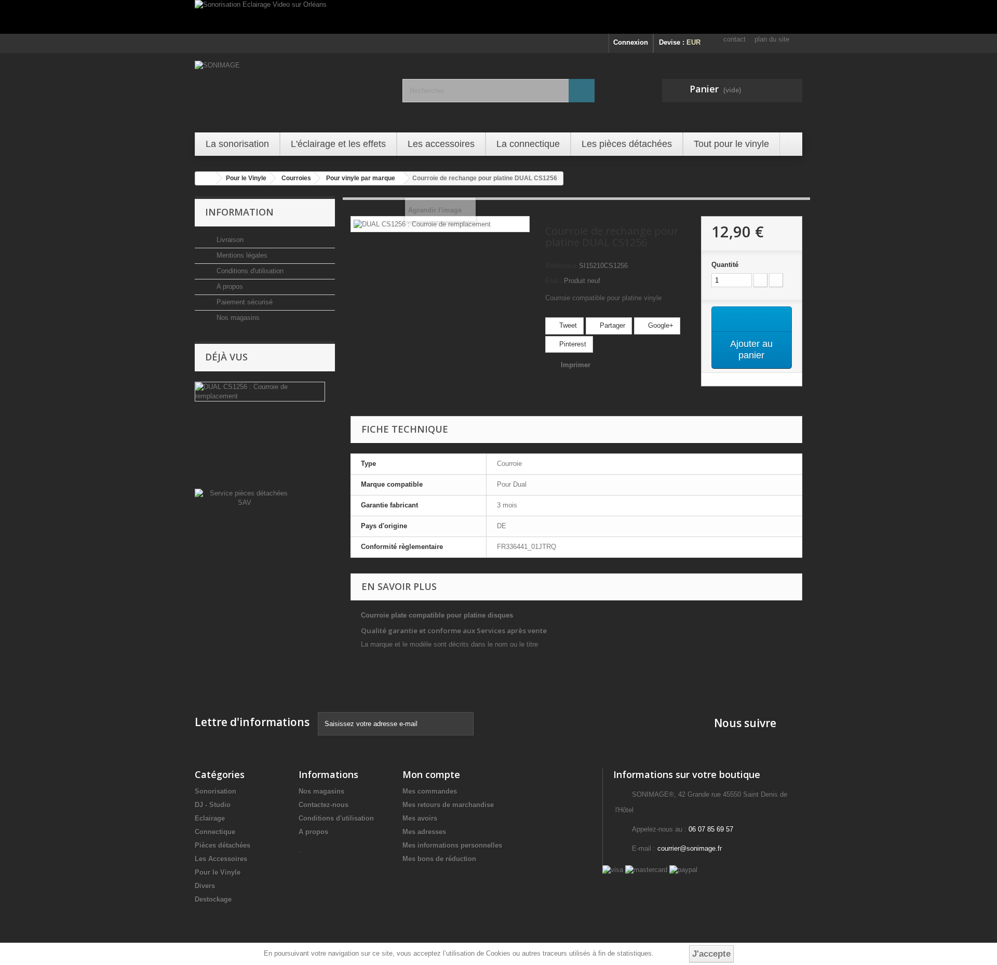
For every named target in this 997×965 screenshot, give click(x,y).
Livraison (229, 240)
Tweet (567, 325)
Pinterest (571, 344)
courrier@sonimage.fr (689, 848)
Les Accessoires (221, 859)
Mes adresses (424, 832)
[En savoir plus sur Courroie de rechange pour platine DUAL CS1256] (260, 391)
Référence (561, 266)
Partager (611, 325)
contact (734, 39)
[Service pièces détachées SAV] (244, 497)
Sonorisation (215, 791)
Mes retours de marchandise (448, 805)
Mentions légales (240, 255)
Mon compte (431, 774)
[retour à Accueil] (205, 178)
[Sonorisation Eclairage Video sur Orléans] (498, 17)
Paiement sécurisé (243, 302)
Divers (205, 886)
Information (239, 212)
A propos (228, 286)
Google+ (659, 325)
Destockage (213, 899)
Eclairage (210, 818)
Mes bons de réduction (439, 859)
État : (553, 281)
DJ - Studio (213, 805)
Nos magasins (237, 317)
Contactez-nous (323, 805)
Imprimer (575, 365)
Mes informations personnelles (452, 845)
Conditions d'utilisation (249, 271)
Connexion (630, 42)
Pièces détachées (222, 845)
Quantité (724, 265)
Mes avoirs (419, 818)
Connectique (215, 832)
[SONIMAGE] (291, 91)
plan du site (772, 39)
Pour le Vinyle (217, 872)
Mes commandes (429, 791)
